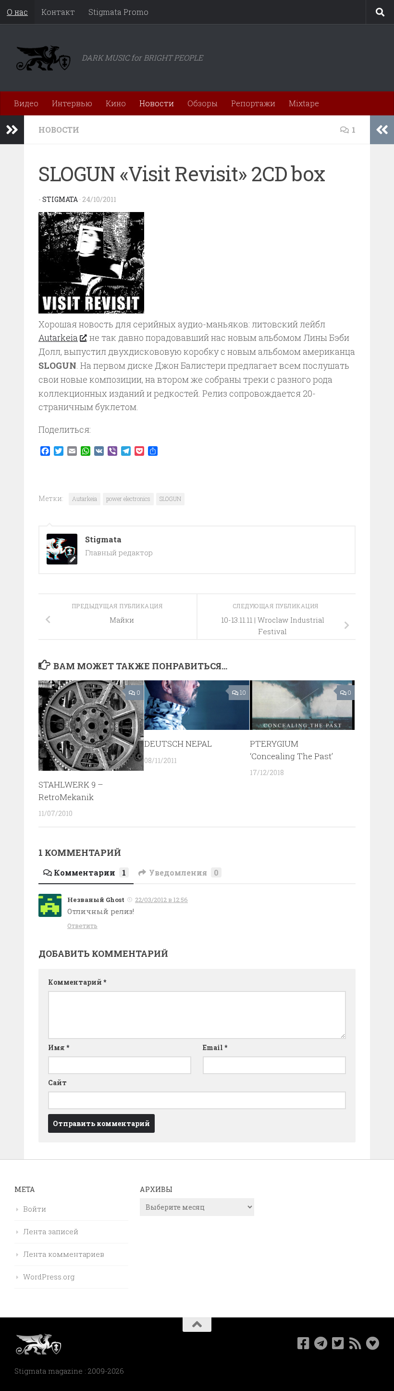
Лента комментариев (63, 1254)
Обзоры (202, 103)
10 (243, 692)
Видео (26, 103)
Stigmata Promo (118, 12)
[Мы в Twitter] (338, 1343)
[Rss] (355, 1343)
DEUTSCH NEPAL (178, 743)
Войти (34, 1209)
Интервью (72, 103)
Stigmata (60, 199)
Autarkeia (58, 337)
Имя (58, 1047)
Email (215, 1047)
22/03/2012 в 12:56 (161, 899)
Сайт (57, 1082)
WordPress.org (48, 1276)
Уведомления (184, 872)
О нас (17, 12)
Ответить (82, 925)
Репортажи (253, 103)
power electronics (128, 498)
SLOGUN (170, 498)
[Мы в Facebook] (303, 1343)
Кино (116, 103)
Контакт (58, 12)
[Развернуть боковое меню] (12, 129)
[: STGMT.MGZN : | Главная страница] (43, 57)
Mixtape (304, 103)
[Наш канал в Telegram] (321, 1343)
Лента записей (50, 1231)
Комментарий (77, 982)
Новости (156, 103)
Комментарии (90, 872)
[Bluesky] (373, 1343)
